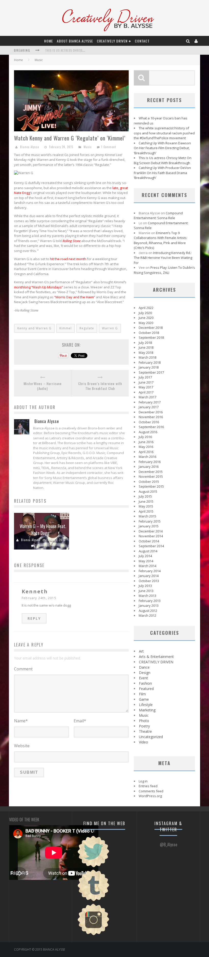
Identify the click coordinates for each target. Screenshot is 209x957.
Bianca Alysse (29, 147)
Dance (144, 667)
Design (144, 672)
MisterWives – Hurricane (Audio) (43, 386)
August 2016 (148, 432)
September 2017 (151, 372)
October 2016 (149, 422)
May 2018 (146, 352)
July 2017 (145, 377)
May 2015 (146, 506)
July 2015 (145, 496)
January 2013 (149, 605)
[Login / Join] (196, 41)
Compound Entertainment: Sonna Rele (158, 215)
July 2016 (145, 436)
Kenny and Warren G (34, 328)
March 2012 (147, 615)
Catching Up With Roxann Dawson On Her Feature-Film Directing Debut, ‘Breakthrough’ (162, 148)
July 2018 (145, 342)
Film (142, 694)
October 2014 (149, 541)
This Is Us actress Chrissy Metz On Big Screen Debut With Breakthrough (162, 160)
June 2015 (146, 501)
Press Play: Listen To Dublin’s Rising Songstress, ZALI (164, 270)
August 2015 (148, 491)
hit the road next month (68, 259)
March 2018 (147, 357)
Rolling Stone (71, 240)
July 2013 (145, 585)
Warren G (110, 328)
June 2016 (146, 442)
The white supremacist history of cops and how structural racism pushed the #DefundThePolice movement (164, 133)
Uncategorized (151, 736)
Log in (143, 781)
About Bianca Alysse (75, 41)
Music (39, 60)
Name (21, 721)
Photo (144, 720)
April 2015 (146, 511)
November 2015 (151, 476)
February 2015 (150, 521)
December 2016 (151, 412)
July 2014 (145, 556)
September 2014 (151, 546)
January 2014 (149, 575)
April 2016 (146, 451)
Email (80, 721)
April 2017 (146, 392)
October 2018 (149, 332)
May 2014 (146, 561)
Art (141, 651)
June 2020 (146, 317)
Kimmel (65, 328)
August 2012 (148, 610)
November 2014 (151, 536)
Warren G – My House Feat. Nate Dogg (43, 529)
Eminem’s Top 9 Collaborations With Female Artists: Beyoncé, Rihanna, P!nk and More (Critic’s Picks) (160, 240)
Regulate (87, 328)
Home (48, 41)
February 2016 (150, 461)
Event (143, 677)
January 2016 (149, 466)
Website (22, 746)
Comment (23, 669)
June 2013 (146, 590)
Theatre (145, 731)
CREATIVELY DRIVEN (112, 41)
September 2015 (151, 486)
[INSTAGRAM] (93, 934)
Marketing (147, 710)
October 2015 (149, 481)
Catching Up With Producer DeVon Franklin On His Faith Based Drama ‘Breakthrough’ (162, 172)
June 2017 (146, 382)
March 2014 (147, 566)
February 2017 (150, 402)
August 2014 (148, 551)
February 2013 (150, 600)
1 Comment (108, 147)
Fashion (145, 683)
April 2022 (146, 307)
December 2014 (151, 531)
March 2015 (147, 516)
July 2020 (145, 313)
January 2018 (149, 367)
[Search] (188, 41)
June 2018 (146, 347)
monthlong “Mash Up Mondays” (38, 287)
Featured (146, 688)
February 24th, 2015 (39, 598)
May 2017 (146, 387)
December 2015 (151, 471)
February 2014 (150, 571)
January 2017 (149, 407)
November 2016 (151, 417)
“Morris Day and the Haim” (74, 297)
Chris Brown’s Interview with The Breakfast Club (100, 386)
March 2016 (147, 456)
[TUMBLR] (93, 900)
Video (143, 742)
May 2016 (146, 446)
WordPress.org (150, 796)
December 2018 (151, 327)
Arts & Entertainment (156, 656)
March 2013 (147, 595)
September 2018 (151, 337)
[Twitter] (93, 866)
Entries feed (148, 786)
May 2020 (146, 322)
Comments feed (151, 791)
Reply (34, 618)
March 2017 (147, 397)
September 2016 (151, 427)
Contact (142, 41)
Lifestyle (146, 704)
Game (144, 699)
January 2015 (149, 526)
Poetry (144, 726)
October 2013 (149, 581)
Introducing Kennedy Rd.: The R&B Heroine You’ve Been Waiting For (163, 257)
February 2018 (150, 362)
